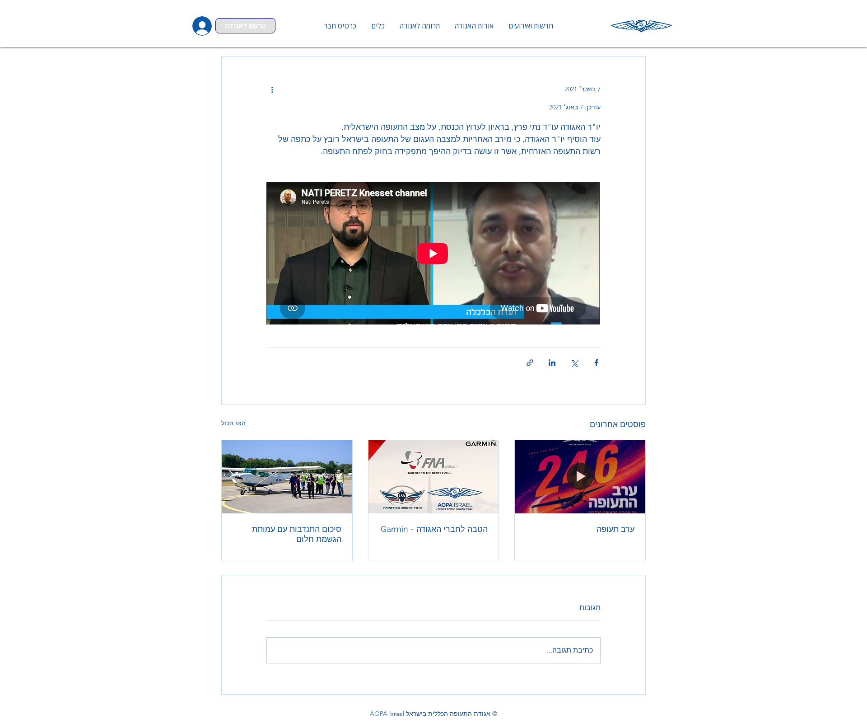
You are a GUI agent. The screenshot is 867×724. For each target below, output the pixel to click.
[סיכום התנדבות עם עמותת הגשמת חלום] (287, 476)
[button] (378, 25)
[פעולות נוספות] (271, 89)
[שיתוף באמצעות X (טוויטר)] (574, 362)
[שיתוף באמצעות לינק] (530, 362)
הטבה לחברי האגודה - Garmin (434, 529)
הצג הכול (233, 423)
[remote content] (433, 254)
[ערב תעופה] (580, 476)
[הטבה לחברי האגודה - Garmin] (433, 476)
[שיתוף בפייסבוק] (596, 362)
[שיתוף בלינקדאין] (552, 362)
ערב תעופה (615, 529)
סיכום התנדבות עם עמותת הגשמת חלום (296, 534)
